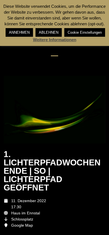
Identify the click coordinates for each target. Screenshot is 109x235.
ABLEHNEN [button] (48, 32)
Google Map (22, 225)
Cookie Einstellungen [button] (85, 32)
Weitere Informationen (54, 39)
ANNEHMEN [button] (19, 32)
